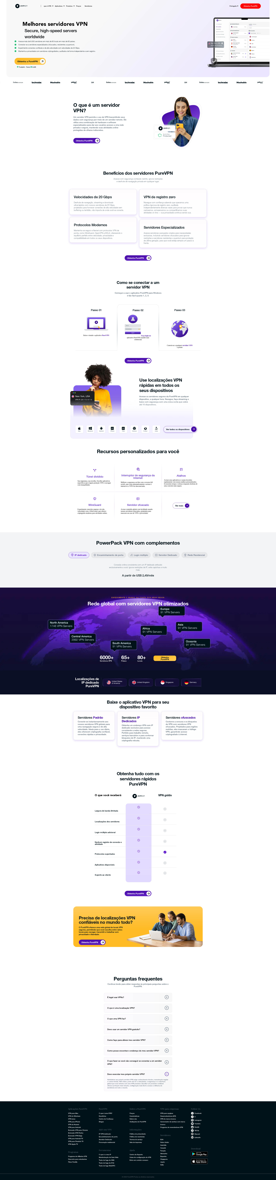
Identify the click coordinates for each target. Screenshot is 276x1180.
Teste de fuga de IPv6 (106, 1163)
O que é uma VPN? (105, 1113)
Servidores (88, 6)
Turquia (163, 1151)
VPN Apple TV (73, 1144)
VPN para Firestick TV (75, 1141)
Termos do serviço (136, 1139)
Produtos (69, 6)
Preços (78, 6)
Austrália (163, 1145)
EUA (161, 1139)
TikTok (196, 1130)
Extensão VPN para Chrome (78, 1130)
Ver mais (179, 505)
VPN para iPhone (74, 1122)
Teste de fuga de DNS (106, 1160)
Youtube (197, 1124)
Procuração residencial (107, 1142)
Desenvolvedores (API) (168, 1116)
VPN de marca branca (168, 1119)
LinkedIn (197, 1137)
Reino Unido (164, 1142)
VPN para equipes (166, 1113)
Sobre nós (133, 1119)
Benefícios (102, 1116)
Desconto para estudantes (77, 1159)
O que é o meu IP (105, 1154)
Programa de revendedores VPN (171, 1127)
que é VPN (47, 6)
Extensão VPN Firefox (75, 1133)
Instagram (198, 1120)
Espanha (163, 1156)
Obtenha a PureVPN (27, 61)
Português (233, 6)
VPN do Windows (74, 1116)
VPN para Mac (73, 1113)
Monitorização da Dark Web (108, 1157)
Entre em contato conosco (139, 1160)
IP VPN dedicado (105, 1134)
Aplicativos (58, 6)
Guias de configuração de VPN (140, 1157)
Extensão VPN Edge (75, 1136)
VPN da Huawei (73, 1124)
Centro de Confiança (106, 1119)
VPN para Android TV (75, 1138)
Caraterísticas (134, 1116)
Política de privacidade (138, 1134)
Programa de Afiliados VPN (77, 1156)
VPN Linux (71, 1119)
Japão (162, 1162)
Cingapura (164, 1159)
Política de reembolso (137, 1137)
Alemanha (163, 1153)
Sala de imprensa (136, 1142)
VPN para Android (74, 1127)
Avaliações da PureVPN (138, 1122)
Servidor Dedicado (105, 1139)
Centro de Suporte (136, 1154)
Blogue (101, 1122)
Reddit (196, 1127)
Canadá (163, 1148)
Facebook (198, 1113)
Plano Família (72, 1162)
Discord (197, 1134)
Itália (162, 1165)
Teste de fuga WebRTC (107, 1166)
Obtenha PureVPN (250, 6)
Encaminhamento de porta (108, 1137)
